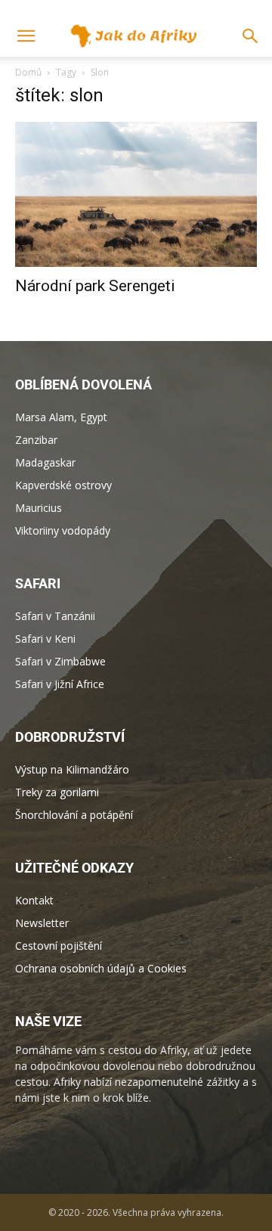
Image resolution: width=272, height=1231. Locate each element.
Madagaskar (45, 462)
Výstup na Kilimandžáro (72, 769)
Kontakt (34, 900)
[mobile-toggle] (26, 36)
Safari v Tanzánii (55, 616)
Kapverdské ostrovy (63, 485)
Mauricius (38, 508)
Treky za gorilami (57, 792)
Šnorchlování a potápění (74, 815)
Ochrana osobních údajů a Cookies (101, 968)
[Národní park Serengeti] (136, 194)
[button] (251, 36)
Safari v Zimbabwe (60, 661)
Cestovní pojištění (58, 945)
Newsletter (42, 923)
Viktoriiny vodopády (62, 530)
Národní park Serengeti (95, 286)
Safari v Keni (45, 638)
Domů (28, 72)
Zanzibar (36, 440)
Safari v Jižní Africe (59, 684)
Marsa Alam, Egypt (61, 417)
